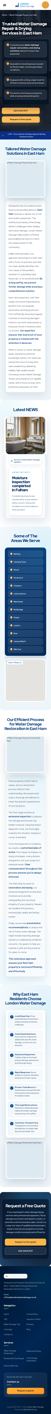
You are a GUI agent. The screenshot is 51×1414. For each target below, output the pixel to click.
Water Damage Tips (12, 1325)
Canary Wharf (20, 642)
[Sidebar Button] (4, 5)
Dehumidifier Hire (11, 1366)
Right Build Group (30, 1410)
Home (6, 1315)
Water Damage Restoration (10, 1352)
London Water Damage (35, 1408)
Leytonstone (20, 594)
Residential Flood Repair (14, 1359)
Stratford (18, 578)
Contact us (8, 1335)
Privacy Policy (32, 1315)
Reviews (30, 1325)
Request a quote (25, 1391)
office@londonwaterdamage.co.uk (20, 1298)
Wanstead (18, 602)
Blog (28, 1330)
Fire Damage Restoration (32, 1359)
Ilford (16, 570)
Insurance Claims (33, 1320)
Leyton (17, 626)
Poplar (16, 618)
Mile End (17, 650)
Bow (15, 634)
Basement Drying (34, 1352)
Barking (17, 554)
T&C (6, 1320)
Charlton (18, 586)
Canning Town (20, 562)
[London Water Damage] (24, 5)
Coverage (8, 1330)
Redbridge (18, 610)
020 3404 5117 (45, 5)
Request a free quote (20, 119)
